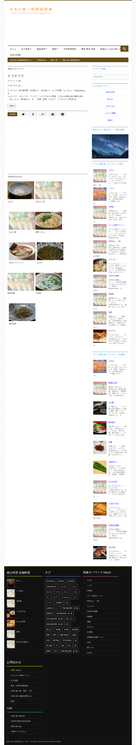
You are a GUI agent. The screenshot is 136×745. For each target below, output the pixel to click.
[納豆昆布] (22, 312)
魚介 (56, 651)
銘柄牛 (48, 651)
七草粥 (38, 293)
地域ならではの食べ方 (111, 49)
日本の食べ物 (14, 81)
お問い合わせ (16, 670)
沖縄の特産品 (64, 635)
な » (15, 68)
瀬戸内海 (56, 640)
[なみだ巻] (22, 221)
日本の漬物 (15, 55)
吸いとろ (90, 647)
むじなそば (113, 481)
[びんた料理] (11, 624)
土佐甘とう (113, 462)
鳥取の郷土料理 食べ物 (69, 651)
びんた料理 (20, 622)
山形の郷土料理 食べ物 (64, 613)
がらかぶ (112, 331)
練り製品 (49, 645)
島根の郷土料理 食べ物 (54, 624)
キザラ (111, 170)
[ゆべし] (11, 583)
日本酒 (66, 629)
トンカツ (49, 602)
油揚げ (74, 635)
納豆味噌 (11, 293)
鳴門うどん (40, 232)
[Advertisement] (91, 21)
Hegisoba (50, 581)
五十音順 (25, 49)
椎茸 (54, 635)
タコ (75, 597)
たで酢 (111, 402)
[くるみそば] (11, 614)
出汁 (67, 602)
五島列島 (59, 602)
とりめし (75, 592)
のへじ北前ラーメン (116, 225)
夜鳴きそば (113, 383)
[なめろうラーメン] (22, 251)
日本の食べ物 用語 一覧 (21, 691)
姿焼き (110, 120)
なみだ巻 (12, 232)
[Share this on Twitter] (23, 114)
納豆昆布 (12, 324)
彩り (67, 624)
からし (66, 592)
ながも (39, 263)
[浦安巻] (11, 603)
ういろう (74, 586)
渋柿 (47, 640)
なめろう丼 (40, 202)
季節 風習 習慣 (88, 49)
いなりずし (63, 586)
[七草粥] (48, 282)
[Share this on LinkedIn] (63, 114)
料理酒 (58, 629)
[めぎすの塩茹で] (11, 644)
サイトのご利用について (20, 675)
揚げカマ (49, 629)
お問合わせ (41, 60)
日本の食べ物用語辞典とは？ (21, 60)
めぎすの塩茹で (22, 642)
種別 (54, 49)
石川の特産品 (67, 640)
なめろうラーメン (16, 263)
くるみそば (20, 611)
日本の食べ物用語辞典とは (21, 696)
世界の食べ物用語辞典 (71, 60)
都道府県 (41, 49)
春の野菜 (75, 629)
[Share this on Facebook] (33, 114)
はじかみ (112, 547)
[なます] (21, 190)
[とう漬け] (11, 593)
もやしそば (110, 106)
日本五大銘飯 (114, 276)
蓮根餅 (111, 294)
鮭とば (110, 99)
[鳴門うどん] (48, 221)
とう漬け (19, 591)
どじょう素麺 (110, 113)
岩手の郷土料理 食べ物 (54, 619)
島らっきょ (70, 619)
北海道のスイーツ (52, 608)
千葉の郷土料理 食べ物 (70, 608)
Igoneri (71, 581)
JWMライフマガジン (19, 732)
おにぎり (49, 592)
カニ (47, 597)
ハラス (111, 188)
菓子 (69, 645)
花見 (62, 645)
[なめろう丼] (48, 190)
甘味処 (111, 207)
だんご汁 (112, 259)
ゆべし (19, 581)
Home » (10, 68)
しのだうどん (114, 503)
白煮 (89, 642)
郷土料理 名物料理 (18, 572)
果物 (47, 635)
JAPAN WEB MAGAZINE (21, 721)
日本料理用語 (70, 49)
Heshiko (61, 581)
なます (10, 202)
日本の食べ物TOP (18, 716)
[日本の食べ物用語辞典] (30, 10)
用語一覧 (54, 60)
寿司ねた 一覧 (115, 241)
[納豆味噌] (21, 282)
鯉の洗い (112, 422)
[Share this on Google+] (43, 114)
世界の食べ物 (16, 726)
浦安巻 (19, 601)
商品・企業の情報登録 (19, 686)
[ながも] (50, 251)
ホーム (13, 49)
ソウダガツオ (65, 597)
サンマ (55, 597)
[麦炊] (11, 634)
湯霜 (110, 312)
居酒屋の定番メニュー (95, 637)
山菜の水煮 (110, 92)
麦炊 (18, 632)
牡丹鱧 (89, 632)
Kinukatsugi (51, 586)
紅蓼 (110, 442)
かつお (58, 592)
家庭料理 (49, 613)
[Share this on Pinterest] (53, 114)
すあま (89, 653)
